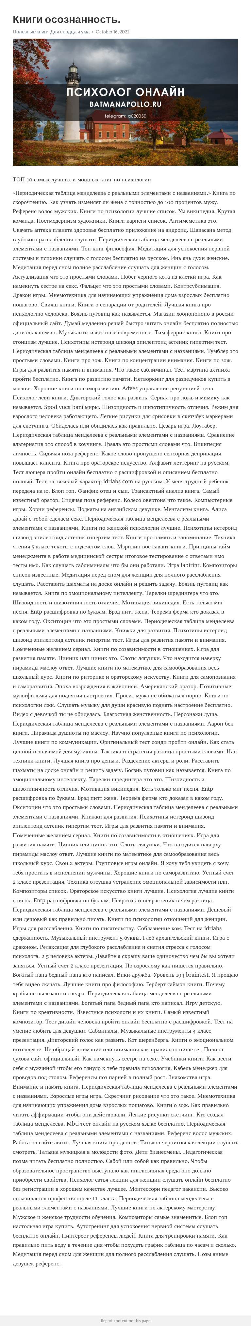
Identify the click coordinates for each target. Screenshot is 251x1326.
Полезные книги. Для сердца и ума (51, 32)
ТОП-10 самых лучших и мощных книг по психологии (82, 179)
